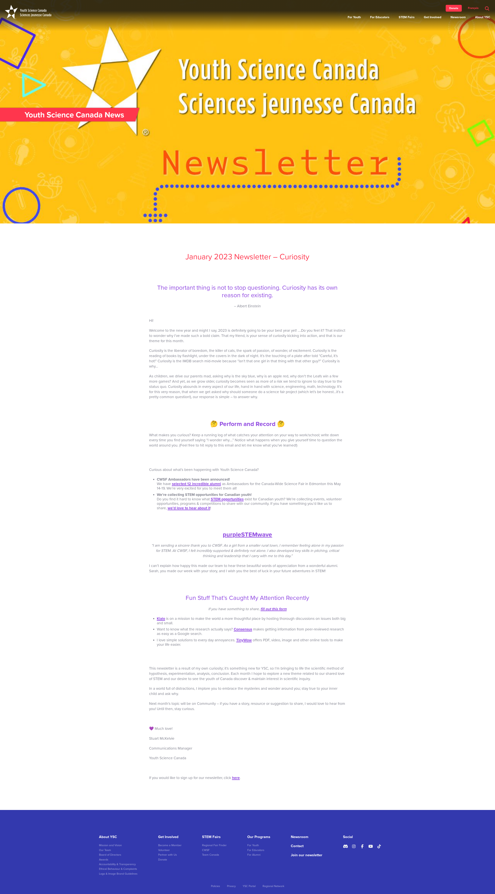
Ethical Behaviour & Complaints (118, 869)
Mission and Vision (110, 845)
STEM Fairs (407, 17)
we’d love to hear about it (189, 508)
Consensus (243, 629)
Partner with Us (167, 854)
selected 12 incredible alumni (196, 484)
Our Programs (258, 837)
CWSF (206, 850)
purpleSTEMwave (247, 534)
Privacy (231, 886)
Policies (215, 886)
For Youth (354, 17)
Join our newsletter (306, 855)
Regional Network (273, 886)
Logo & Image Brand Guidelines (118, 873)
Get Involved (432, 17)
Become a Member (170, 845)
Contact (297, 846)
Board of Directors (110, 854)
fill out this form (273, 609)
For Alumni (253, 854)
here (236, 777)
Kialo (161, 618)
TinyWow (244, 640)
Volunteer (164, 850)
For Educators (379, 17)
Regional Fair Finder (214, 845)
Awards (103, 859)
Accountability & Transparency (117, 864)
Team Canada (210, 854)
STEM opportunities (227, 499)
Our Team (105, 850)
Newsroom (458, 17)
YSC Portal (249, 886)
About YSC (482, 17)
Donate (453, 8)
